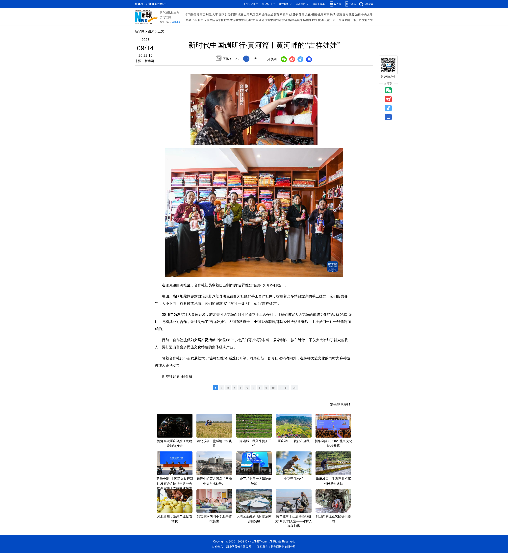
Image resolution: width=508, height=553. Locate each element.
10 (273, 387)
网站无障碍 (319, 4)
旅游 (285, 20)
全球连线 (267, 14)
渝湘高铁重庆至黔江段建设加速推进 (174, 443)
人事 (215, 14)
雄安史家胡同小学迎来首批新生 (214, 518)
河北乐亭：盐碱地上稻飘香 (214, 443)
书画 (314, 14)
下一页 (283, 387)
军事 (326, 14)
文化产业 (367, 20)
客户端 (337, 4)
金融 (188, 20)
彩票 (303, 20)
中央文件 (366, 14)
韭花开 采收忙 (294, 478)
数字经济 (229, 20)
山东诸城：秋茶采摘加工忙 (254, 443)
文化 (308, 14)
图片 (345, 14)
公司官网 (165, 17)
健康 (320, 14)
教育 (276, 14)
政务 (351, 14)
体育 (301, 14)
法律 (358, 14)
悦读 (321, 20)
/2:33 (207, 141)
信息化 (219, 20)
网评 (234, 14)
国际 (221, 14)
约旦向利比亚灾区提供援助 (333, 518)
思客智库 (255, 14)
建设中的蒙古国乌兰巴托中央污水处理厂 (214, 481)
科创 (289, 14)
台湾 (246, 14)
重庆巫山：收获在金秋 (294, 441)
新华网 (139, 31)
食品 (200, 20)
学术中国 (241, 20)
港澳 (240, 14)
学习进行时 (192, 14)
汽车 (194, 20)
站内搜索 (368, 4)
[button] (194, 141)
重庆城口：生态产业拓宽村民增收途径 (333, 481)
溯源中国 (270, 20)
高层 (202, 14)
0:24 (201, 141)
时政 (209, 14)
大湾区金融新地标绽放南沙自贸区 (254, 518)
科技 (283, 14)
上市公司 (356, 20)
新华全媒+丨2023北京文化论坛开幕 (333, 443)
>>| (294, 387)
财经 (228, 14)
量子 (295, 14)
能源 (291, 20)
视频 (339, 14)
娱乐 (309, 20)
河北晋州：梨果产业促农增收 (174, 518)
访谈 (333, 14)
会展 (297, 20)
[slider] (303, 141)
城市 (279, 20)
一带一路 (335, 20)
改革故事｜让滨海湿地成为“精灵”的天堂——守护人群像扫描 (293, 521)
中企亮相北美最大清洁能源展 (254, 481)
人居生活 (209, 20)
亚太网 (346, 20)
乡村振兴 (252, 20)
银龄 (261, 20)
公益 (327, 20)
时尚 (315, 20)
